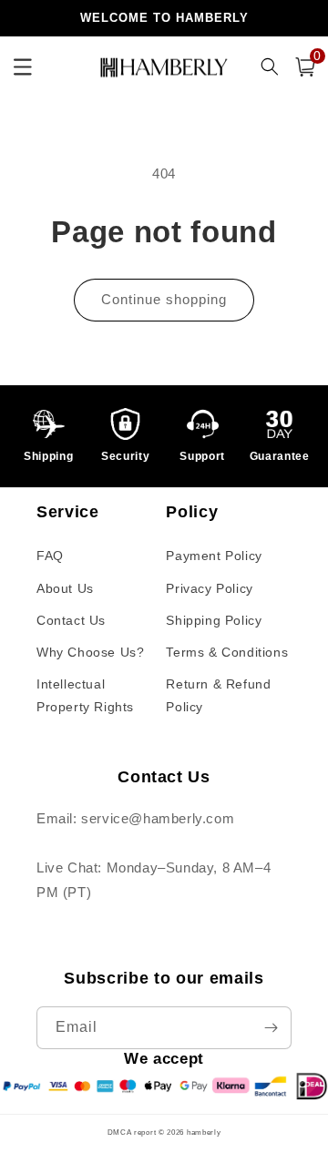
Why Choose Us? (90, 652)
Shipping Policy (213, 620)
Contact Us (71, 620)
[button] (305, 67)
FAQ (50, 555)
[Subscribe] (271, 1027)
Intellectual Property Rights (85, 695)
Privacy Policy (209, 588)
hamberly (204, 1132)
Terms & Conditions (227, 652)
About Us (65, 588)
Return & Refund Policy (218, 695)
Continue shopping (164, 299)
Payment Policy (213, 555)
